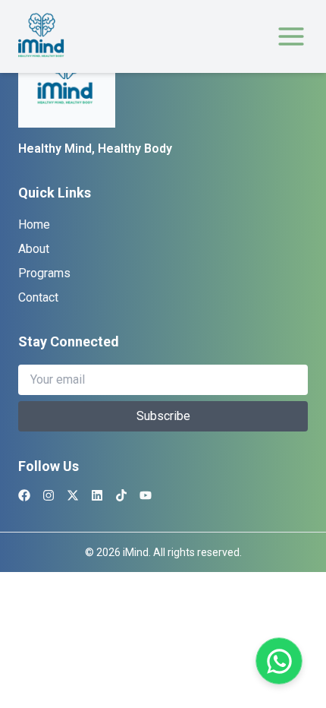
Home (34, 224)
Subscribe (163, 416)
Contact (38, 297)
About (33, 249)
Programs (44, 273)
